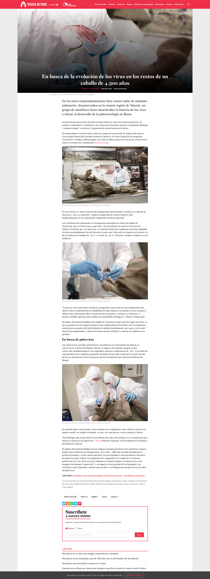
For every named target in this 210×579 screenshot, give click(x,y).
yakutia (84, 497)
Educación (179, 4)
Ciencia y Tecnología (143, 4)
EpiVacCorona (100, 143)
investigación (70, 497)
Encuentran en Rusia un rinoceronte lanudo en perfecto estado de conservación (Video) (104, 568)
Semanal (71, 528)
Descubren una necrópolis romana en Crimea (84, 563)
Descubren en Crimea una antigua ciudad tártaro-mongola (90, 554)
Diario (80, 528)
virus (104, 497)
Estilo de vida (100, 4)
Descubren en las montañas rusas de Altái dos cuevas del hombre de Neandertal (100, 558)
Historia (121, 4)
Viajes (129, 4)
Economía (159, 4)
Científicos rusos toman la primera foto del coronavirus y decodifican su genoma (108, 476)
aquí (102, 575)
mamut (95, 497)
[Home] (23, 4)
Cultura (112, 4)
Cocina (169, 4)
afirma (98, 441)
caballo (114, 497)
